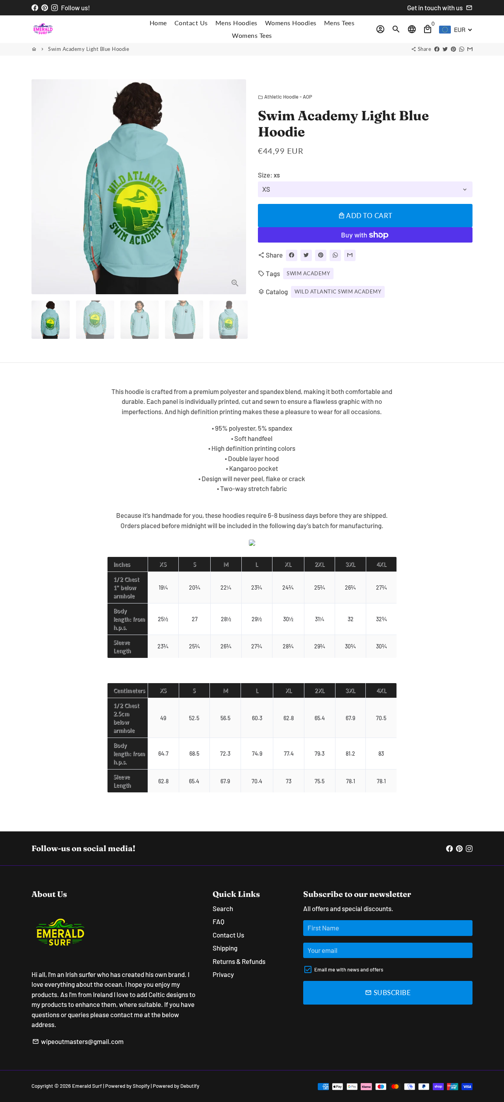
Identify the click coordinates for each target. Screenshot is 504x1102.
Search (223, 908)
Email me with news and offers (348, 969)
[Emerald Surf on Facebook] (35, 7)
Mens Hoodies (236, 22)
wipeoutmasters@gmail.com (78, 1041)
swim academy (308, 273)
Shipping (225, 948)
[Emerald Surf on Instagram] (54, 7)
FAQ (218, 921)
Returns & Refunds (239, 961)
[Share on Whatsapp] (461, 49)
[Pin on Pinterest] (453, 49)
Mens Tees (339, 22)
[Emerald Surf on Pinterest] (44, 7)
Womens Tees (252, 35)
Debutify (189, 1086)
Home (158, 22)
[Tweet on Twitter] (445, 49)
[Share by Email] (469, 49)
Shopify (141, 1086)
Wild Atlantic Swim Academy (338, 291)
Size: (269, 175)
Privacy (223, 974)
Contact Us (191, 22)
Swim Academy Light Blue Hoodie (88, 49)
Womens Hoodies (291, 22)
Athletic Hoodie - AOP (285, 96)
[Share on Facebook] (436, 49)
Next (235, 186)
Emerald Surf (87, 1086)
